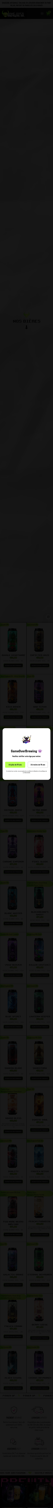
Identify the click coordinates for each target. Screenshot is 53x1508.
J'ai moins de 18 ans (37, 764)
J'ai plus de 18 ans (15, 764)
